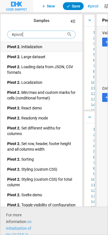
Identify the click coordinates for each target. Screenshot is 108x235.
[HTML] (89, 117)
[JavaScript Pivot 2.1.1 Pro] (89, 20)
